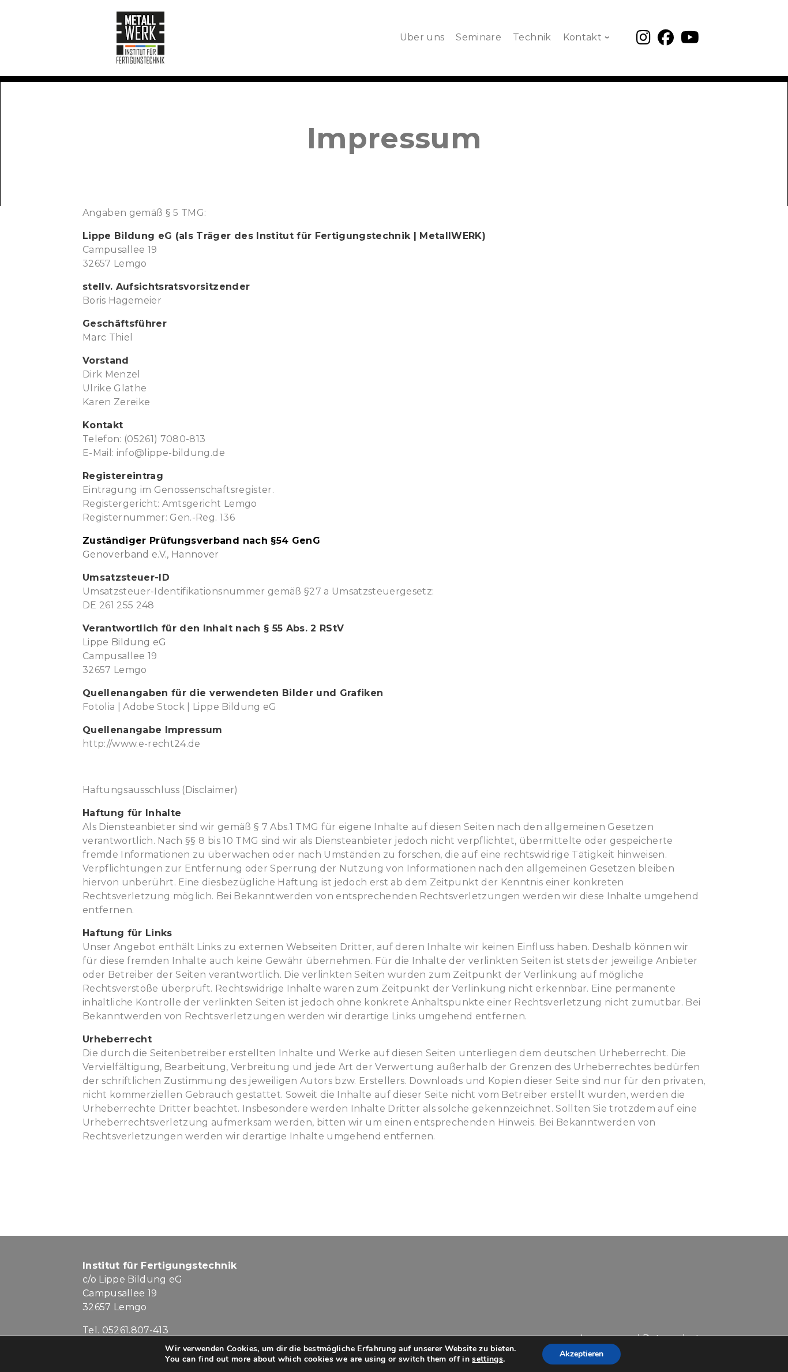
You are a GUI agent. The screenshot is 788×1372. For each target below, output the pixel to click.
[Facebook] (666, 40)
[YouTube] (690, 40)
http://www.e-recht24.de (141, 743)
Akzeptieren (581, 1353)
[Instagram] (643, 40)
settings (487, 1359)
